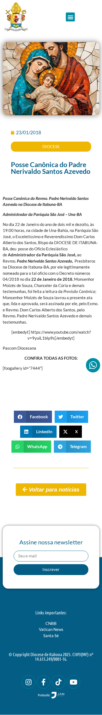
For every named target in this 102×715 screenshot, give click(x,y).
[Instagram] (28, 682)
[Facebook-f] (43, 682)
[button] (70, 16)
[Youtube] (73, 682)
